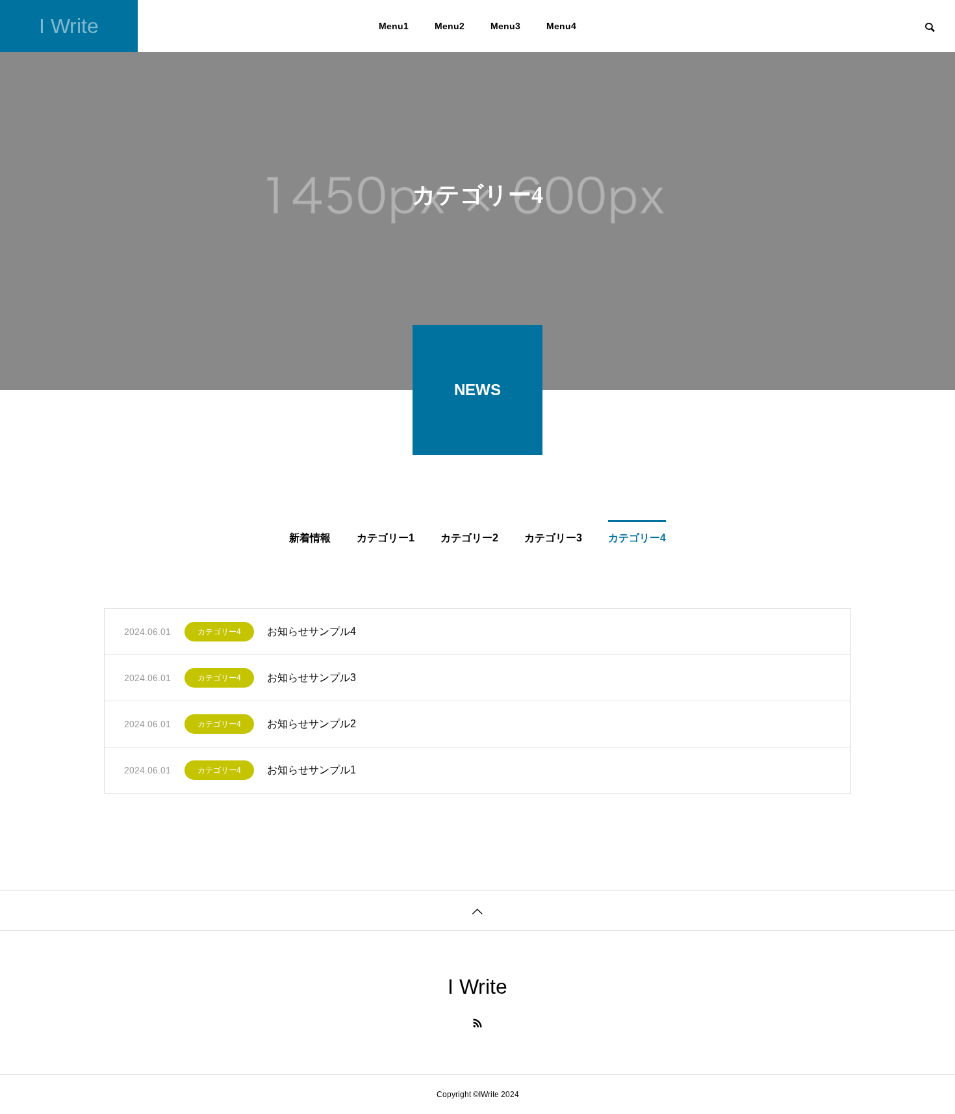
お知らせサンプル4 (311, 631)
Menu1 (394, 26)
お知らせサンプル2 (311, 723)
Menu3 (505, 26)
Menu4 (561, 26)
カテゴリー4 (219, 631)
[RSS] (477, 1023)
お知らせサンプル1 (311, 769)
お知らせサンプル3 (311, 677)
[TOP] (477, 910)
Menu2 (450, 26)
